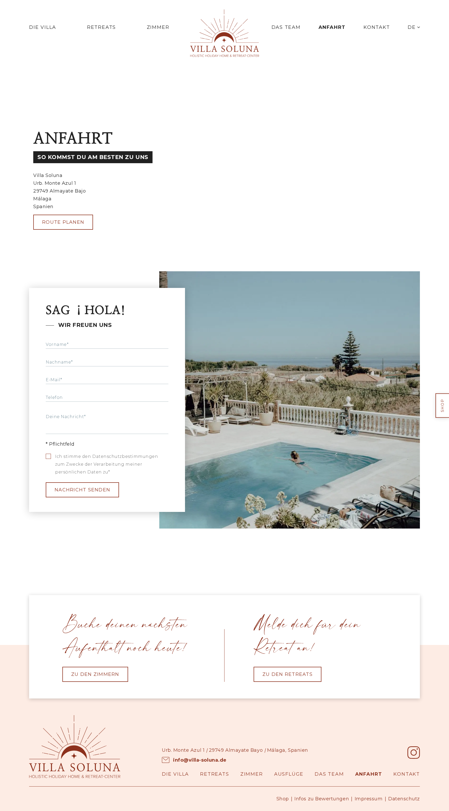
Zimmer (158, 27)
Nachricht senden (82, 490)
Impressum (369, 799)
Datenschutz (404, 799)
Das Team (286, 27)
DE (412, 27)
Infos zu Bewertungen (321, 799)
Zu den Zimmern (95, 674)
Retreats (101, 27)
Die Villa (42, 27)
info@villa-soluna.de (200, 760)
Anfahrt (332, 27)
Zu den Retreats (287, 674)
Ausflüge (288, 774)
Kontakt (377, 27)
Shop (282, 799)
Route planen (63, 222)
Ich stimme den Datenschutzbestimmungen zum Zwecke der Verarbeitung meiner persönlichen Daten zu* (106, 464)
